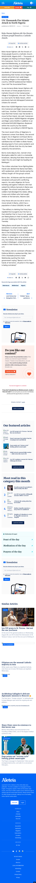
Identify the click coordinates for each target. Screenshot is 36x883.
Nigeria (23, 285)
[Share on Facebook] (16, 47)
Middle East (15, 285)
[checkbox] (3, 321)
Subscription (18, 833)
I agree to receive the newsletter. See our (18, 322)
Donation (18, 835)
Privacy (18, 877)
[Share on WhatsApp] (28, 47)
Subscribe (7, 7)
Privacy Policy (18, 874)
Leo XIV (5, 610)
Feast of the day (11, 539)
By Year (18, 845)
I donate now (9, 371)
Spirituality (18, 816)
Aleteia (19, 26)
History (5, 707)
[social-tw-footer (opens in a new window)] (19, 851)
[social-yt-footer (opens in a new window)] (13, 851)
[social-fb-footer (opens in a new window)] (16, 851)
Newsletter (18, 826)
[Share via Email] (25, 47)
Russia (5, 675)
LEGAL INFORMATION (18, 865)
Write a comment (18, 408)
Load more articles (18, 467)
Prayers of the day (12, 551)
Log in (23, 402)
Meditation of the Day (14, 545)
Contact (18, 871)
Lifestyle (18, 814)
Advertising (18, 837)
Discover (18, 818)
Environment (6, 738)
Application (18, 828)
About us (18, 862)
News (3, 13)
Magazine (18, 830)
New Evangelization (8, 644)
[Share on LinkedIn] (19, 47)
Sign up (7, 326)
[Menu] (6, 3)
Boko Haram (6, 285)
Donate (17, 7)
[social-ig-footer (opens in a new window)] (23, 851)
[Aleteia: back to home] (18, 3)
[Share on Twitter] (22, 47)
